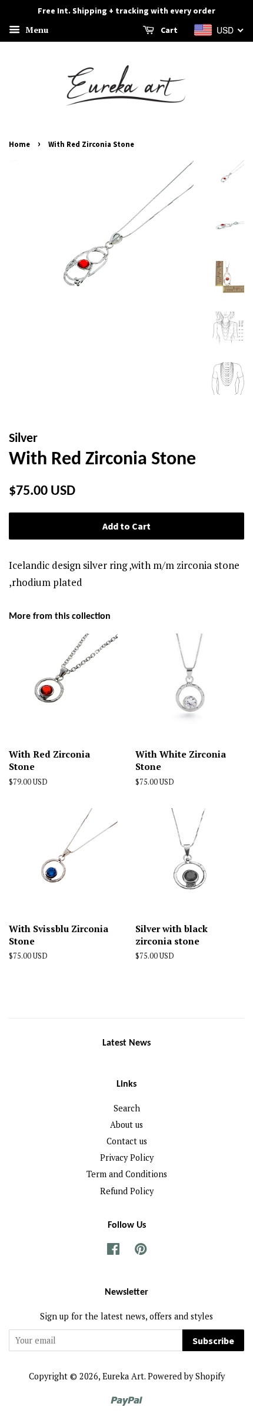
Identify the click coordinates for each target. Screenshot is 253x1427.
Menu (35, 29)
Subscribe (213, 1340)
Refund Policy (127, 1191)
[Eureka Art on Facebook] (113, 1251)
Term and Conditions (126, 1174)
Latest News (126, 1043)
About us (126, 1124)
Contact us (126, 1141)
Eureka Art (123, 1376)
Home (19, 144)
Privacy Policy (127, 1157)
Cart (168, 30)
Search (127, 1108)
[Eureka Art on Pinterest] (140, 1251)
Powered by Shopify (186, 1376)
